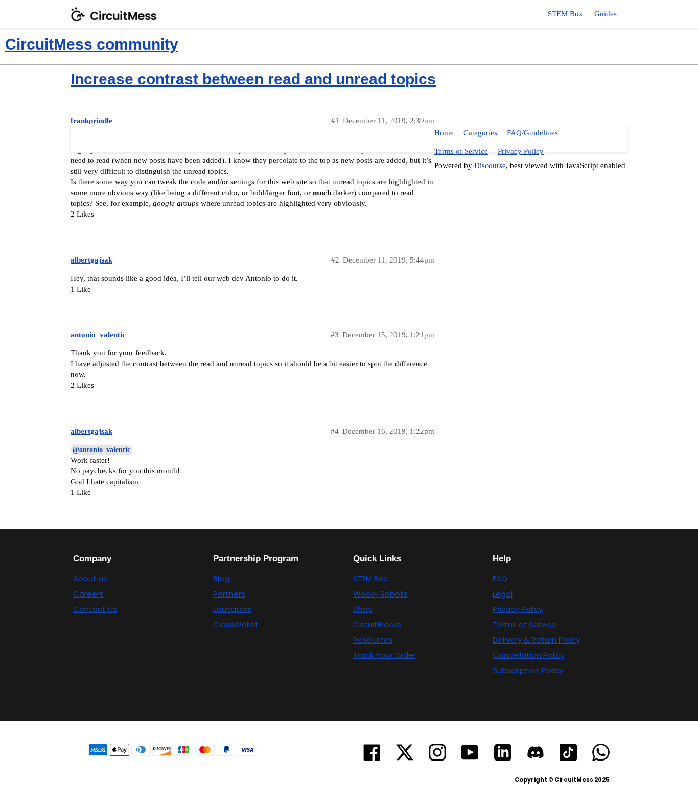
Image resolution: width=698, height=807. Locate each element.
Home (444, 133)
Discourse (490, 165)
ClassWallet (236, 624)
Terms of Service (461, 151)
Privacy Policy (521, 151)
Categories (480, 133)
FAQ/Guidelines (532, 133)
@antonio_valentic (101, 450)
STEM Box (565, 14)
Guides (605, 14)
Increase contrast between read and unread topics (253, 78)
